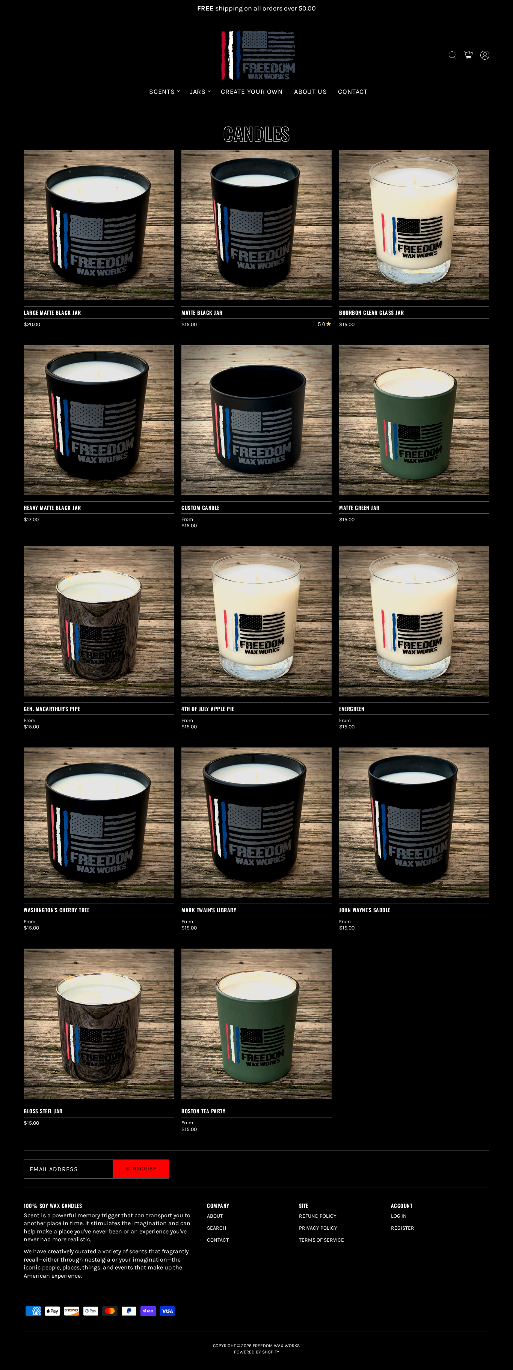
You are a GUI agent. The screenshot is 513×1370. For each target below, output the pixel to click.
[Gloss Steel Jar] (99, 1024)
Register (402, 1228)
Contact (218, 1240)
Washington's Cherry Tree (56, 910)
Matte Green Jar (359, 507)
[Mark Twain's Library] (256, 822)
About (215, 1216)
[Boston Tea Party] (256, 1024)
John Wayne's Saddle (365, 910)
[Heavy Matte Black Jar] (99, 420)
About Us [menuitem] (310, 91)
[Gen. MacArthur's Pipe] (99, 621)
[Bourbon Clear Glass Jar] (414, 225)
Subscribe (141, 1168)
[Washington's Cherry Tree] (99, 822)
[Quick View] (164, 290)
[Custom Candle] (256, 420)
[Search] (452, 55)
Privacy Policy (318, 1228)
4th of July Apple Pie (207, 709)
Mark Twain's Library (208, 910)
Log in (399, 1216)
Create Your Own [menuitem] (252, 91)
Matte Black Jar (202, 312)
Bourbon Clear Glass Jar (371, 312)
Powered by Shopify (256, 1352)
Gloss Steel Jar (43, 1111)
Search (216, 1228)
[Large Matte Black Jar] (99, 225)
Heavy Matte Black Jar (52, 507)
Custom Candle (200, 507)
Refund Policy (317, 1216)
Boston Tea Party (203, 1111)
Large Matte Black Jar (52, 312)
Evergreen (352, 709)
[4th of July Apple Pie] (256, 621)
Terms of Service (321, 1240)
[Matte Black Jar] (256, 225)
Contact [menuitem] (353, 91)
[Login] (485, 55)
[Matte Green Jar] (414, 420)
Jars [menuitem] (198, 91)
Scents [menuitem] (162, 91)
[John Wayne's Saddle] (414, 822)
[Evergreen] (414, 621)
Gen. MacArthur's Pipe (52, 709)
